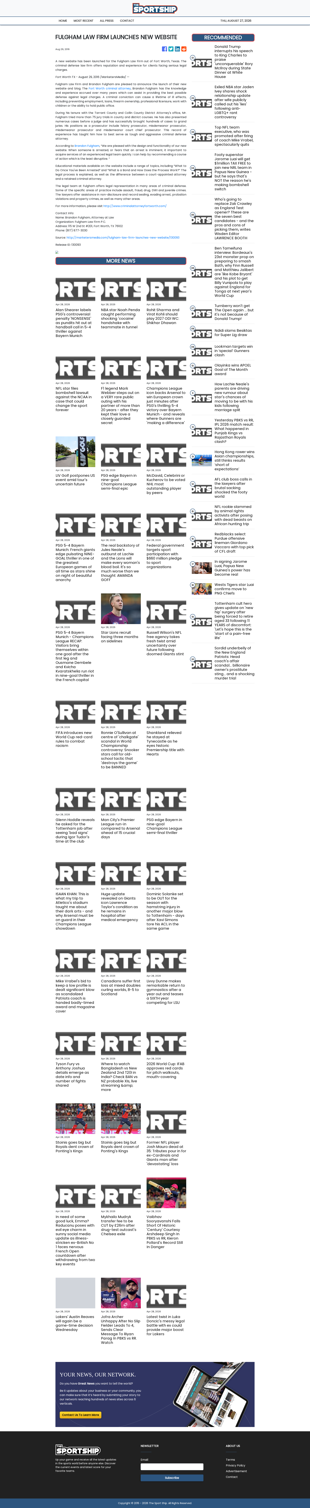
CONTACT (127, 21)
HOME (63, 21)
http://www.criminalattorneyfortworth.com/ (135, 206)
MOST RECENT (83, 21)
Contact (232, 1477)
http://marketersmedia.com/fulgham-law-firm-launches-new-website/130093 (123, 238)
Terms (230, 1460)
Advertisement (236, 1471)
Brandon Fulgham (86, 146)
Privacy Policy (235, 1465)
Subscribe (172, 1478)
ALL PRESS (107, 21)
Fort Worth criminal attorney (110, 88)
